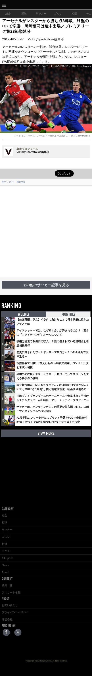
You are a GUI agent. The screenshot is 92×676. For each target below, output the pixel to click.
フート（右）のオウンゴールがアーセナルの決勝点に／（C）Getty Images (52, 135)
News (5, 565)
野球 (24, 13)
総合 (8, 13)
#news (21, 181)
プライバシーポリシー (15, 612)
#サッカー (8, 181)
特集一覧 (7, 585)
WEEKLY (23, 314)
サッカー (41, 13)
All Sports (7, 558)
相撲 (74, 13)
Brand (5, 572)
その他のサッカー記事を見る (46, 285)
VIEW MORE (46, 433)
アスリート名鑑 (11, 592)
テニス (6, 551)
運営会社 (7, 619)
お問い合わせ (10, 605)
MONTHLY (68, 314)
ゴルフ (58, 13)
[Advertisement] (46, 231)
